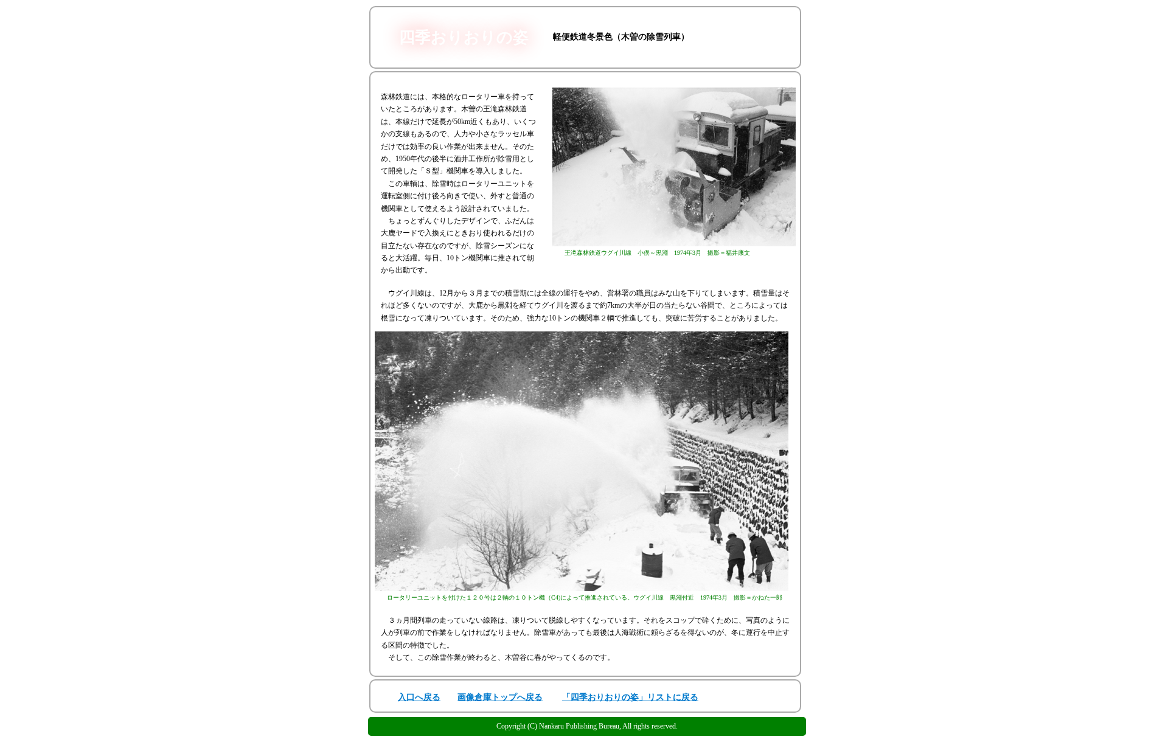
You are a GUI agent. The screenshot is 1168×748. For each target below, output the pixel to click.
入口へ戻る (419, 697)
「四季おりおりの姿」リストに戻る (630, 697)
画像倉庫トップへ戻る (500, 697)
